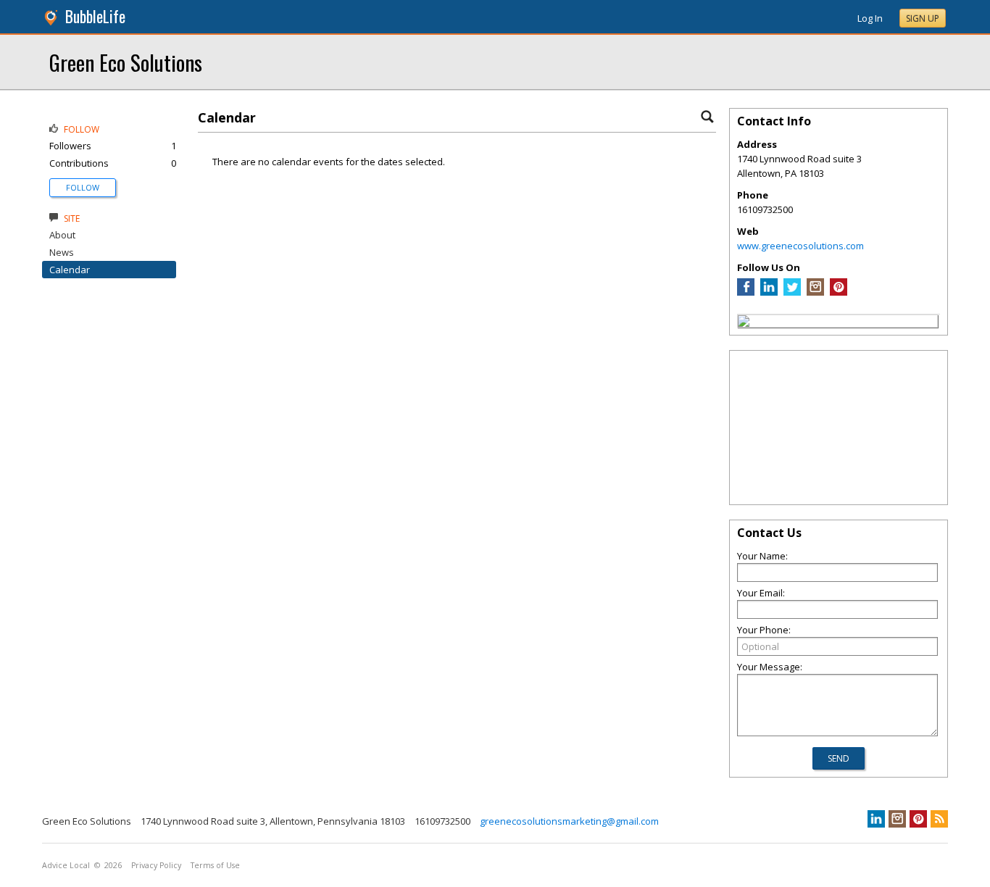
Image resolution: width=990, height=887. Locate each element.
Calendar (69, 269)
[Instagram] (815, 292)
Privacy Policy (156, 865)
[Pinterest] (838, 292)
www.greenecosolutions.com (800, 245)
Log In (870, 18)
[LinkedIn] (769, 292)
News (61, 252)
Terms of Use (215, 865)
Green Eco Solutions (125, 62)
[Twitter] (792, 292)
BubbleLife (95, 16)
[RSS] (939, 819)
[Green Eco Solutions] (743, 323)
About (62, 234)
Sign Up (922, 18)
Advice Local (66, 865)
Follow (82, 187)
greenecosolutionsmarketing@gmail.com (569, 821)
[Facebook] (745, 292)
